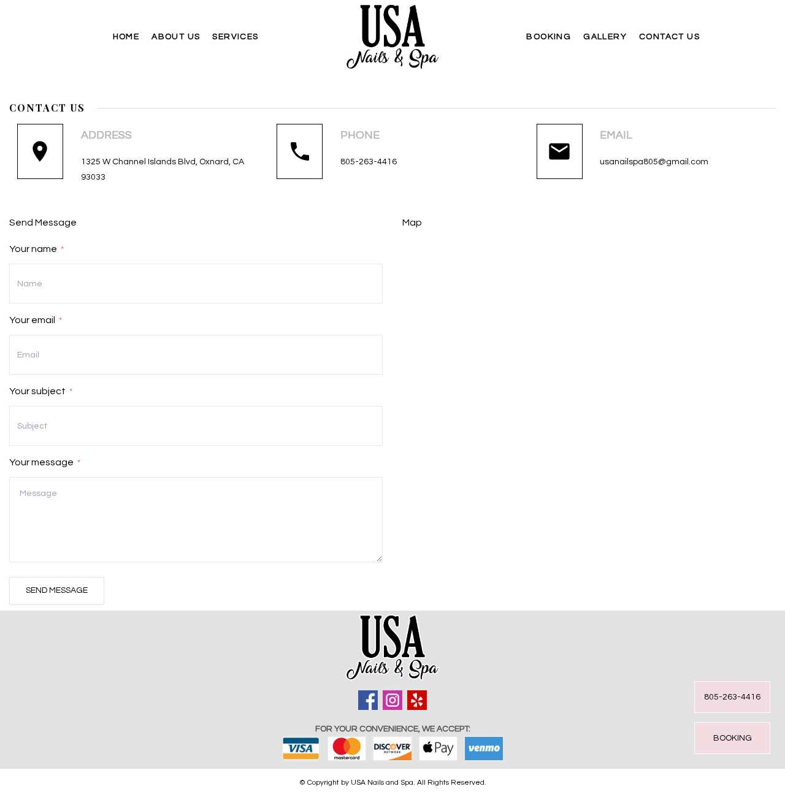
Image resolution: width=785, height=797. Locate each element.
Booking (548, 36)
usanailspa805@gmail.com (654, 162)
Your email (35, 320)
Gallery (605, 36)
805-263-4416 (368, 162)
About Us (175, 36)
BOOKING (732, 738)
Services (235, 36)
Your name (36, 249)
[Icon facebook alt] (417, 700)
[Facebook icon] (368, 700)
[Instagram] (392, 700)
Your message (44, 462)
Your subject (40, 391)
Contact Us (669, 36)
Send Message (57, 590)
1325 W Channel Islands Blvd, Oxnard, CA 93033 (162, 169)
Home (126, 36)
